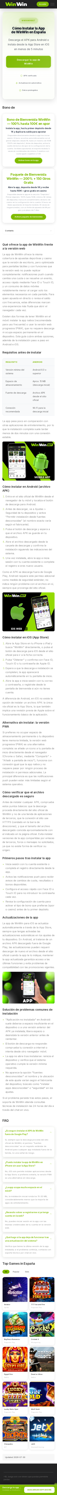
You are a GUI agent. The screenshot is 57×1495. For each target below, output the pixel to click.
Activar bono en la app (28, 160)
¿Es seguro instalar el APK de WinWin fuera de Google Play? (24, 1132)
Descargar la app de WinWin (28, 61)
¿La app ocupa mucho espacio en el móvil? (23, 1189)
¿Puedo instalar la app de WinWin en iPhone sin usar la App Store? (24, 1164)
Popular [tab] (16, 1272)
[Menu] (52, 4)
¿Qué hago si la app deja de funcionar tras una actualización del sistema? (27, 1239)
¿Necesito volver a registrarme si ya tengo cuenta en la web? (27, 1214)
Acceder (42, 4)
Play (15, 1287)
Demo (15, 1292)
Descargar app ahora (39, 1490)
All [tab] (6, 1272)
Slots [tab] (27, 1272)
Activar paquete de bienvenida (28, 217)
